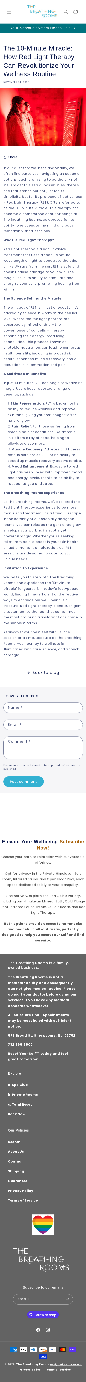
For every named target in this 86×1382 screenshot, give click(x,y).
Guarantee (17, 1181)
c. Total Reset (20, 1104)
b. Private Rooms (23, 1095)
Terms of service (58, 1369)
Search (14, 1142)
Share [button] (13, 157)
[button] (9, 11)
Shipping (16, 1171)
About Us (16, 1151)
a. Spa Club (18, 1085)
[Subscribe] (68, 1299)
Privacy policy (30, 1369)
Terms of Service (23, 1200)
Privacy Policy (20, 1191)
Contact (15, 1161)
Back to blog (45, 672)
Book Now (16, 1114)
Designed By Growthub (66, 1364)
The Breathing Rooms (32, 1364)
